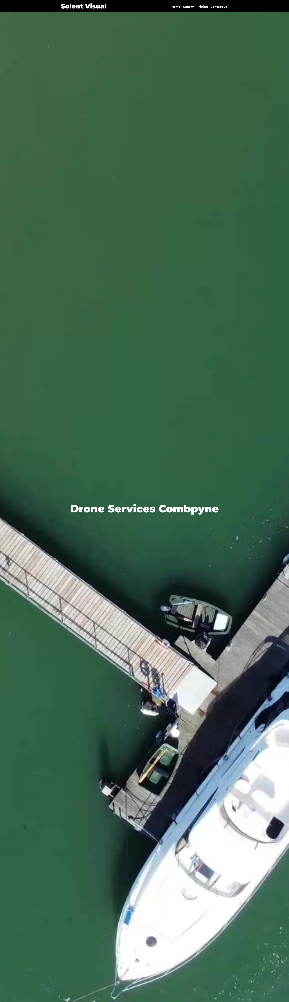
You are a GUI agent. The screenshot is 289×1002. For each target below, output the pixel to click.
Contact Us (218, 6)
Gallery (188, 6)
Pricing (202, 6)
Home (176, 6)
